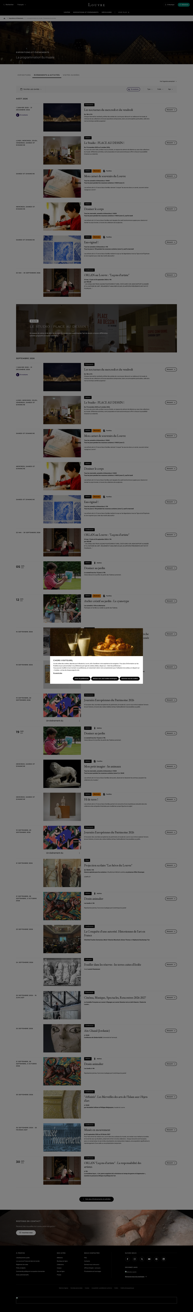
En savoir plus (57, 673)
